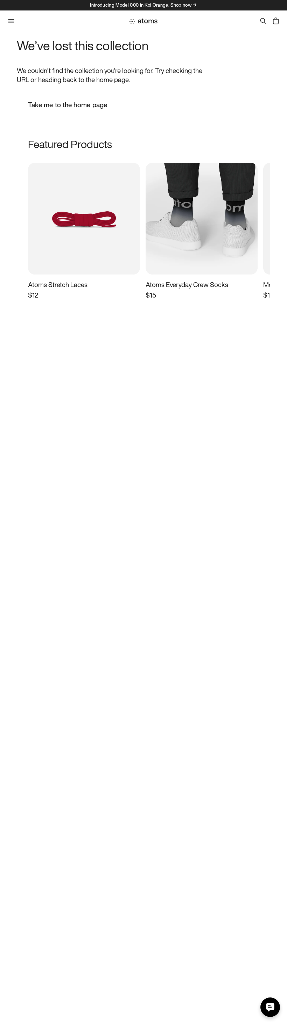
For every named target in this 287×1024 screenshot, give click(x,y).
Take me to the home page (67, 105)
